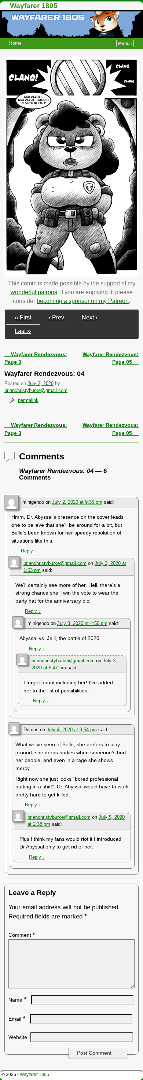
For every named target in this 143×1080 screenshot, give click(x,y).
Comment (21, 935)
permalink (28, 400)
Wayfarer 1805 (34, 6)
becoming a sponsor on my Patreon (83, 301)
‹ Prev (56, 317)
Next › (89, 317)
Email (16, 1019)
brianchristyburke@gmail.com (35, 390)
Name (17, 1000)
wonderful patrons (34, 292)
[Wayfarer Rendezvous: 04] (71, 274)
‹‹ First (23, 317)
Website (17, 1037)
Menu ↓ (125, 43)
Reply (29, 551)
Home (15, 43)
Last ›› (23, 331)
